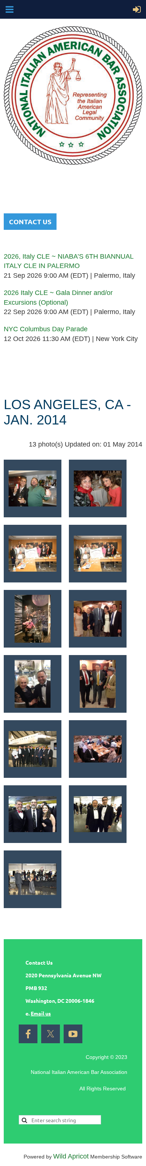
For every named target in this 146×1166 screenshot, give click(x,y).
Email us (41, 1013)
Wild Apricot (71, 1156)
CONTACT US (30, 221)
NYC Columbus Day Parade (46, 329)
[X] (50, 1034)
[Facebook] (28, 1034)
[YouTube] (73, 1034)
